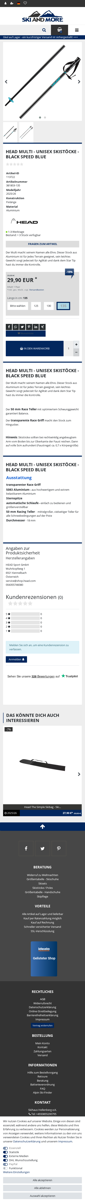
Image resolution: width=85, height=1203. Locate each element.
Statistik (14, 1152)
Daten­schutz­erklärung (42, 1007)
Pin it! (29, 327)
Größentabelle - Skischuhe (43, 879)
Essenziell (15, 1148)
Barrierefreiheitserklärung (42, 1015)
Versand (43, 1055)
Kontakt (42, 1047)
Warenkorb (60, 32)
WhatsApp (16, 327)
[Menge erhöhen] (76, 345)
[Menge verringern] (76, 352)
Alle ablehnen (42, 1188)
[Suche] (44, 30)
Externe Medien (18, 1156)
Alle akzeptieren (42, 1180)
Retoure (42, 1076)
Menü (76, 30)
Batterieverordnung (42, 1084)
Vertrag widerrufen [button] (43, 1025)
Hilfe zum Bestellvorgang (42, 1072)
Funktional (15, 1168)
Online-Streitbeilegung (42, 1011)
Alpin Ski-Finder (42, 1092)
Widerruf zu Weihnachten (42, 875)
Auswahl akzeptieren (42, 1196)
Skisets (42, 883)
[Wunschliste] (25, 3)
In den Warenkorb (36, 348)
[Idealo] (42, 958)
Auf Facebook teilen (9, 327)
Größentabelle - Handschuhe (42, 892)
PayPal (13, 1164)
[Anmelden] (5, 3)
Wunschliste (26, 333)
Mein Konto (42, 1043)
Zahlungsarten (42, 1051)
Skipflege (42, 896)
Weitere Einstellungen (16, 1172)
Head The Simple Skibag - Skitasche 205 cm (32, 809)
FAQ (42, 1088)
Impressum (42, 1019)
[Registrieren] (12, 3)
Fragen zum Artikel (42, 244)
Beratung (42, 1080)
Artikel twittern (22, 327)
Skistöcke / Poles (42, 888)
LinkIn (36, 327)
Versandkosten (36, 289)
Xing (42, 327)
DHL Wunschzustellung (23, 1160)
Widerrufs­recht (42, 1003)
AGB (42, 999)
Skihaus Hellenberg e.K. (42, 1110)
